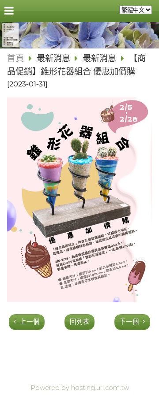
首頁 (15, 58)
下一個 (129, 322)
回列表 (80, 322)
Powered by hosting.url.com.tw (79, 388)
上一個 (30, 322)
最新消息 (54, 58)
